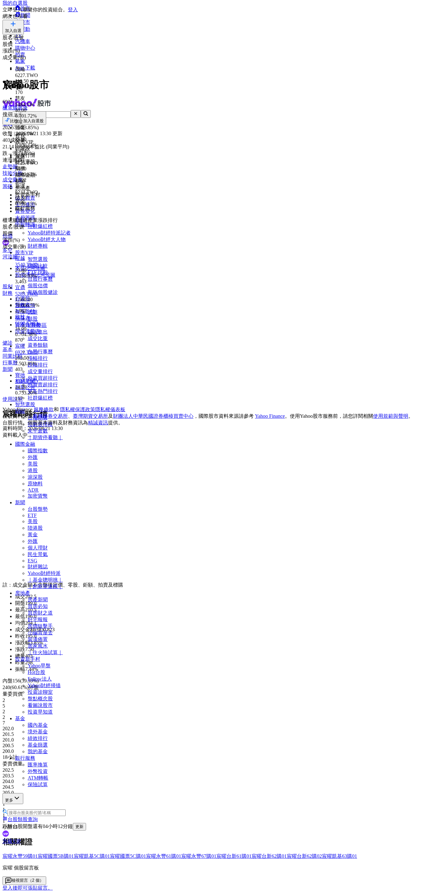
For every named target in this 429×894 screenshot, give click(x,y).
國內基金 (38, 725)
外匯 (33, 457)
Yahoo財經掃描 (44, 685)
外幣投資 (38, 771)
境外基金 (38, 731)
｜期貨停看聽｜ (45, 437)
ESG (32, 560)
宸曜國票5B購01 (56, 856)
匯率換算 (38, 764)
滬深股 (35, 477)
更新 (79, 826)
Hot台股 (36, 672)
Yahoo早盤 (39, 665)
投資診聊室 (40, 692)
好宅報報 (38, 619)
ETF (32, 515)
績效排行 (38, 738)
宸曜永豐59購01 (20, 856)
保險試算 (38, 784)
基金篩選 (38, 745)
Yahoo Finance (270, 416)
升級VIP (12, 841)
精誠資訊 (98, 422)
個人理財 (38, 547)
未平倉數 (38, 430)
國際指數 (38, 450)
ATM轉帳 (38, 778)
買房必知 (38, 606)
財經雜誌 (38, 566)
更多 (9, 800)
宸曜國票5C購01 (128, 856)
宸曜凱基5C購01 (92, 856)
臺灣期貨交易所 (90, 416)
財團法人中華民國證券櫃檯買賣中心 (153, 416)
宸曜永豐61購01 (163, 856)
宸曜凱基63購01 (339, 856)
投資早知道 (40, 712)
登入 (73, 9)
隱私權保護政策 (77, 409)
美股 (33, 463)
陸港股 (35, 528)
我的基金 (38, 751)
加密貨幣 (38, 496)
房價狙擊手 (40, 626)
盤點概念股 (40, 698)
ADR (33, 490)
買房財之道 (40, 612)
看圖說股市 (40, 705)
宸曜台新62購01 (269, 856)
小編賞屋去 (40, 632)
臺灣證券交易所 (50, 416)
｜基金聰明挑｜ (45, 579)
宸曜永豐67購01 (198, 856)
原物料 (35, 483)
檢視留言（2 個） (28, 880)
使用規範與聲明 (390, 416)
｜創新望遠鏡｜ (45, 586)
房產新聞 (38, 599)
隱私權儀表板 (110, 409)
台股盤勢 (38, 509)
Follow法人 (40, 679)
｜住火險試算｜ (45, 652)
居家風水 (38, 645)
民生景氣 (38, 554)
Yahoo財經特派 (44, 573)
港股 (33, 470)
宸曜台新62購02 (304, 856)
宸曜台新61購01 (234, 856)
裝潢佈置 (38, 639)
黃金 (33, 534)
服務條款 (44, 409)
